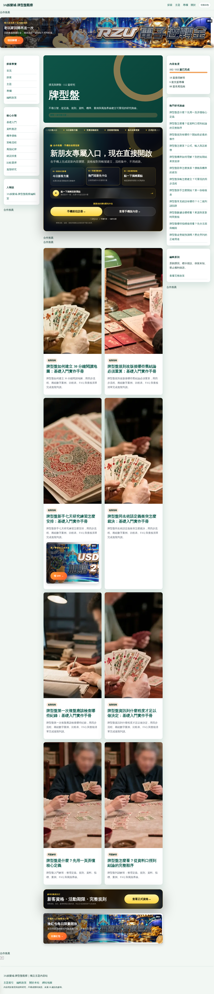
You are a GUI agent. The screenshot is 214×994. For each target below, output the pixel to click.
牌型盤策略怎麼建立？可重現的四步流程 (188, 181)
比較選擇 (12, 162)
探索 (169, 5)
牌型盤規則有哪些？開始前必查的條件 (188, 136)
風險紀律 (12, 149)
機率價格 (12, 135)
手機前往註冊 (76, 211)
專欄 (185, 5)
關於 (193, 5)
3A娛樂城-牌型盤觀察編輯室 (21, 196)
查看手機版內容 (130, 211)
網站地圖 (47, 982)
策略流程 (12, 142)
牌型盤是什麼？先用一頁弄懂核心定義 (188, 114)
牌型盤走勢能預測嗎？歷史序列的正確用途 (188, 237)
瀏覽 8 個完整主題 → (59, 115)
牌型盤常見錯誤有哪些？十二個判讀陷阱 (188, 203)
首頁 (9, 70)
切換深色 (205, 5)
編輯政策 (12, 97)
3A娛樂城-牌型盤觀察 (18, 5)
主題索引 (9, 982)
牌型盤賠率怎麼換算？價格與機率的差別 (188, 170)
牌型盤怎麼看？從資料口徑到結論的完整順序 (188, 125)
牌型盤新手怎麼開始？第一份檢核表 (188, 192)
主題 (177, 5)
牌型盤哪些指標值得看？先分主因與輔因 (188, 225)
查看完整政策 (177, 275)
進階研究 (12, 169)
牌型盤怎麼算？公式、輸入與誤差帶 (188, 147)
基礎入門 (12, 122)
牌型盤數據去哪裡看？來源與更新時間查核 (188, 214)
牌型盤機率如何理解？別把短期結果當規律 (188, 159)
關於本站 (34, 982)
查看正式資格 (141, 899)
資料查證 (12, 129)
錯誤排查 (12, 156)
